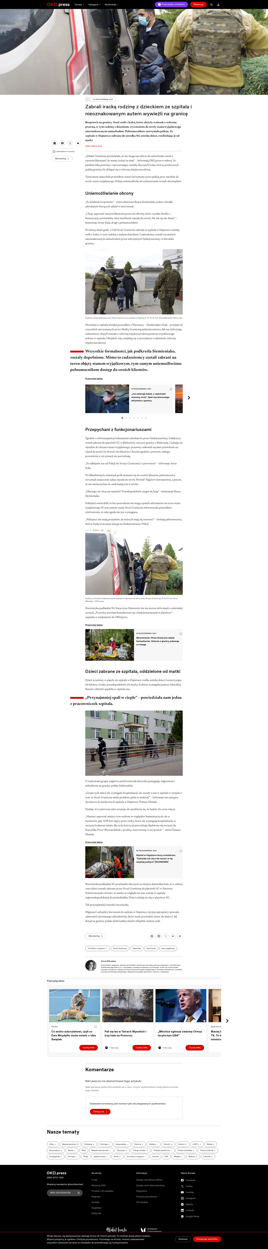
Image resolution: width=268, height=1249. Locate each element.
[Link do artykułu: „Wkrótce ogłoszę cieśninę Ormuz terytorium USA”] (180, 1005)
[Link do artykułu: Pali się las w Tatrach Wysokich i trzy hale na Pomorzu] (127, 1005)
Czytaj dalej (88, 1047)
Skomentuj (60, 158)
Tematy (78, 4)
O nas (94, 1179)
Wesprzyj (198, 4)
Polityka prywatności (146, 1196)
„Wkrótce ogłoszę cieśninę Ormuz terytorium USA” (180, 1033)
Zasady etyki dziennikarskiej (150, 1185)
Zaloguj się (98, 1111)
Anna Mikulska (108, 961)
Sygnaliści (97, 1207)
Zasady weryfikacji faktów (149, 1179)
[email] (173, 936)
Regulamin (141, 1191)
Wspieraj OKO (99, 1185)
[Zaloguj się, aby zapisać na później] (95, 1026)
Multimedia (110, 4)
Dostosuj (183, 1239)
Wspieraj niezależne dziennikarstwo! (65, 1184)
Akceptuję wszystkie (207, 1239)
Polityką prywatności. (88, 1239)
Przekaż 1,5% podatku (102, 1191)
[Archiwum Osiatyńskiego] (151, 1230)
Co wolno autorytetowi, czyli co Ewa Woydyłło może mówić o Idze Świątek (73, 1035)
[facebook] (159, 936)
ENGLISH (96, 1213)
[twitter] (166, 936)
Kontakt (95, 1202)
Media (54, 1026)
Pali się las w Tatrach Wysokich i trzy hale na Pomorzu (125, 1033)
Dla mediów (142, 1202)
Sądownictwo (217, 1026)
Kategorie (93, 4)
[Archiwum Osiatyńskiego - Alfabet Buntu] (116, 1230)
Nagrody (96, 1196)
